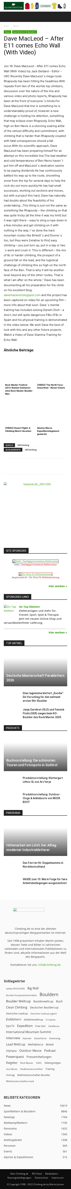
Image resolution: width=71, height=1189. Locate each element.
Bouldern (49, 994)
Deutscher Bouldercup (44, 1007)
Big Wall (33, 988)
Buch (59, 1001)
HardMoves (53, 1026)
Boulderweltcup (43, 1001)
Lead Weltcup (15, 1044)
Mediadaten (51, 1173)
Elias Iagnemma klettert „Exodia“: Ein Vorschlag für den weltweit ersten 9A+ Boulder (43, 697)
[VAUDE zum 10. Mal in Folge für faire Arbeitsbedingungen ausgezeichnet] (11, 883)
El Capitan (51, 1019)
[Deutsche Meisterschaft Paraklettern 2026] (35, 668)
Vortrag (10, 1075)
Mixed (50, 1044)
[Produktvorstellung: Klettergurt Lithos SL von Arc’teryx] (11, 782)
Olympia (11, 1051)
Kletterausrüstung (50, 577)
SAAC (39, 1063)
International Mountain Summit (28, 1032)
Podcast (50, 1051)
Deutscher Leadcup (17, 1013)
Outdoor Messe (30, 1051)
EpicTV (10, 1026)
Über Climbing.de (19, 1173)
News (16, 25)
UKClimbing (23, 445)
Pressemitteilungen (39, 1057)
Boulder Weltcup (18, 1001)
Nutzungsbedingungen (19, 1177)
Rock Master (26, 1063)
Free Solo (40, 1026)
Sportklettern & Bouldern (24, 32)
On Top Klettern (29, 607)
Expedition (25, 1026)
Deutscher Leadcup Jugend (43, 1013)
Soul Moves (11, 1069)
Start (6, 25)
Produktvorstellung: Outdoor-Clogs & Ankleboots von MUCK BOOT (42, 798)
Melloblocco (35, 1044)
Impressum (58, 1177)
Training (50, 1069)
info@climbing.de (49, 965)
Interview (13, 1038)
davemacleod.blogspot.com (22, 295)
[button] (6, 17)
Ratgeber (12, 1063)
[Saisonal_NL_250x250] (35, 514)
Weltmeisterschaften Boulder (33, 1075)
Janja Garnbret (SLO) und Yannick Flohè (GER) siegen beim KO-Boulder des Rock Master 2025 (43, 713)
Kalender (27, 1038)
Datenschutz (41, 1177)
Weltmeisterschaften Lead (20, 1081)
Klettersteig (54, 1038)
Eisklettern (13, 1019)
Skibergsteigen (52, 1063)
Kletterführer (40, 1038)
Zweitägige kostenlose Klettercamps (39, 564)
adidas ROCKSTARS (15, 988)
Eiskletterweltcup (33, 1019)
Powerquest (15, 1057)
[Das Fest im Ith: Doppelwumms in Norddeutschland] (11, 866)
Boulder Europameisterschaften (21, 995)
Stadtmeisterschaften (31, 1069)
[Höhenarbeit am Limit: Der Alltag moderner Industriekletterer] (35, 838)
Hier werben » (58, 586)
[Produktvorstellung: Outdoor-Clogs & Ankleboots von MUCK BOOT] (11, 798)
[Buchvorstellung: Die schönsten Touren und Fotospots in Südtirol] (35, 753)
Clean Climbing (16, 1007)
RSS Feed (37, 1173)
